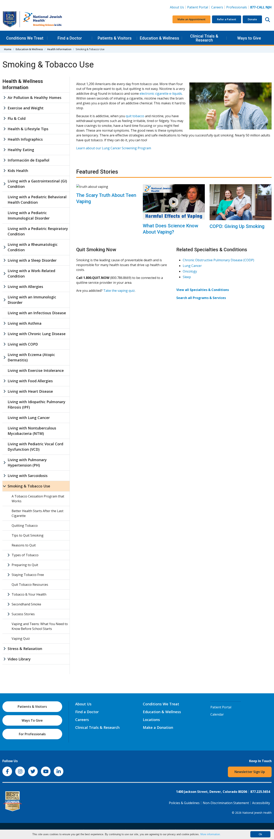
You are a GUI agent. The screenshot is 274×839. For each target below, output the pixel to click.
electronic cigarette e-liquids (161, 93)
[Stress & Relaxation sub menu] (4, 648)
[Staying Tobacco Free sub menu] (8, 575)
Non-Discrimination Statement (226, 803)
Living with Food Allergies (30, 380)
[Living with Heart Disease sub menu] (4, 391)
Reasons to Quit (24, 545)
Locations (151, 719)
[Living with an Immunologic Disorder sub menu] (4, 300)
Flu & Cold (16, 118)
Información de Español (28, 160)
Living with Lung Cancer (29, 417)
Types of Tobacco (25, 555)
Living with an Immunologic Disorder (32, 300)
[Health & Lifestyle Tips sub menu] (4, 129)
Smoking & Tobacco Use (29, 486)
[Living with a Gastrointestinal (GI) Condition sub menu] (4, 184)
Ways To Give (32, 720)
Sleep (187, 277)
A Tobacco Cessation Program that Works (38, 498)
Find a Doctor (70, 38)
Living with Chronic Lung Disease (37, 333)
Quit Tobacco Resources (30, 584)
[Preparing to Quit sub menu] (8, 565)
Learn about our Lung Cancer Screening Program (113, 148)
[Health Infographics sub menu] (4, 139)
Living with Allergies (25, 286)
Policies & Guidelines (184, 803)
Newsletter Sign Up (249, 772)
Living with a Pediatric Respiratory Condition (38, 231)
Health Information (59, 49)
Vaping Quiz (21, 638)
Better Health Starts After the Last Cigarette (37, 513)
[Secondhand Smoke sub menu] (8, 604)
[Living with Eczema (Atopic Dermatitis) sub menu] (4, 357)
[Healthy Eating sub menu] (4, 149)
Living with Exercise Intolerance (36, 370)
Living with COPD (23, 344)
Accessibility (261, 803)
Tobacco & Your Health (29, 594)
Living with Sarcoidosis (28, 475)
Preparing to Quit (25, 565)
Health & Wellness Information (22, 84)
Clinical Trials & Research (204, 38)
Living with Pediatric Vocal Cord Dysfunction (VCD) (35, 446)
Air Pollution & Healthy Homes (34, 97)
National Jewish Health (257, 813)
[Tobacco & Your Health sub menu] (8, 594)
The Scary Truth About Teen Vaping (106, 198)
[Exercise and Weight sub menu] (4, 108)
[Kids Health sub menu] (4, 170)
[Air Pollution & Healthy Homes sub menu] (4, 97)
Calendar (217, 714)
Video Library (19, 659)
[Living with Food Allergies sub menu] (4, 381)
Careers (218, 7)
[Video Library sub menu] (4, 659)
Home (7, 49)
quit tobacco (135, 116)
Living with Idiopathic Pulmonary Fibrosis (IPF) (36, 404)
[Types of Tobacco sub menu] (8, 555)
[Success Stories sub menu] (8, 614)
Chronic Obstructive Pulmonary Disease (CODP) (218, 260)
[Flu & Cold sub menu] (4, 118)
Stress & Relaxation (25, 648)
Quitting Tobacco (25, 525)
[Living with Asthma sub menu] (4, 323)
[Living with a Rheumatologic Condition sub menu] (4, 247)
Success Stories (23, 614)
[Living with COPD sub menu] (4, 344)
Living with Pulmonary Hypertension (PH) (27, 462)
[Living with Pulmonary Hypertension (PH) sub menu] (4, 463)
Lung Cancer (192, 265)
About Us (177, 7)
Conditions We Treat (24, 38)
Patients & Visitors (115, 38)
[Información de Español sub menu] (4, 160)
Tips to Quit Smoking (28, 535)
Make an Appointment (191, 19)
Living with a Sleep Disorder (32, 260)
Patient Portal (197, 7)
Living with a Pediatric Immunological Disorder (29, 215)
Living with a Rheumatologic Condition (33, 247)
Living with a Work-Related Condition (31, 273)
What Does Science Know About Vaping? (170, 229)
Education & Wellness (159, 38)
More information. (210, 834)
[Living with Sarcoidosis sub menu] (4, 475)
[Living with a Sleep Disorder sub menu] (4, 260)
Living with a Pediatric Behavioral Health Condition (37, 199)
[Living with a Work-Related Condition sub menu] (4, 273)
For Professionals (32, 734)
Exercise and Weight (26, 108)
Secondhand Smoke (26, 604)
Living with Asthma (25, 323)
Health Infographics (25, 139)
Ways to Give (249, 38)
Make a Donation (158, 727)
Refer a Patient (226, 19)
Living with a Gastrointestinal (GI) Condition (37, 184)
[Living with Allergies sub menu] (4, 286)
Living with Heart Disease (30, 391)
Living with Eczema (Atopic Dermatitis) (31, 357)
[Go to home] (32, 19)
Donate (252, 19)
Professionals (236, 7)
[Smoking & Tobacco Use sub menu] (4, 486)
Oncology (190, 271)
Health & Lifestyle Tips (28, 128)
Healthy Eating (21, 149)
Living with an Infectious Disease (37, 312)
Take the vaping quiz (119, 290)
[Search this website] (268, 19)
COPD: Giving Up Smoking (237, 226)
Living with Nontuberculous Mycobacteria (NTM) (32, 431)
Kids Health (18, 170)
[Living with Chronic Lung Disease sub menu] (4, 333)
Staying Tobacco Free (28, 575)
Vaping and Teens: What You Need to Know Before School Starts (40, 626)
